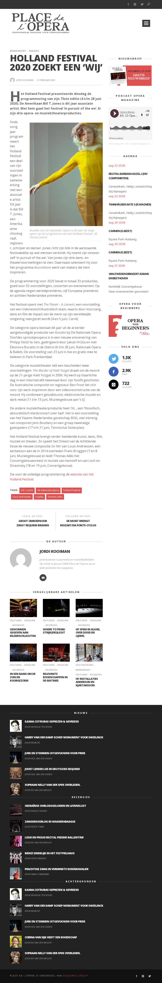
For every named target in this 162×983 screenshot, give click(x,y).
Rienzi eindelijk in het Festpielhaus (49, 853)
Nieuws (34, 51)
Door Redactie (32, 742)
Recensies (18, 625)
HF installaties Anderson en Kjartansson (87, 682)
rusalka (39, 496)
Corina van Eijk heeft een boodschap (51, 937)
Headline (29, 620)
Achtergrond (84, 664)
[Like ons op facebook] (114, 372)
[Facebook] (128, 4)
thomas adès (55, 496)
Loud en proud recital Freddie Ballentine (54, 837)
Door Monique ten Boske (38, 726)
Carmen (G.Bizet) (120, 231)
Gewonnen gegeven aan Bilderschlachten (23, 632)
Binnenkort (18, 51)
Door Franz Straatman (37, 874)
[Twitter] (142, 4)
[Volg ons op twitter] (114, 359)
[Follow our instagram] (114, 384)
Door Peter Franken (35, 858)
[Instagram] (135, 4)
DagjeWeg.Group (75, 975)
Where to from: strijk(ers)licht (54, 630)
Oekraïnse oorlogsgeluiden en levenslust (55, 806)
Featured (16, 620)
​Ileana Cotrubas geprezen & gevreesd (52, 721)
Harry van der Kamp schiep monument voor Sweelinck (64, 737)
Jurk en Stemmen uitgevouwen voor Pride (55, 753)
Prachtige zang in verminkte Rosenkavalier (56, 869)
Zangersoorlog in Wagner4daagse (50, 821)
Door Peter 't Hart (34, 826)
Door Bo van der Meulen (38, 790)
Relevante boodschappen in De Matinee (55, 677)
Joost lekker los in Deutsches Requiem (52, 769)
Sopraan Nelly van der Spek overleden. (52, 785)
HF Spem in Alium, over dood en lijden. (88, 632)
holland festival (71, 490)
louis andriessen (22, 496)
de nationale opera (48, 490)
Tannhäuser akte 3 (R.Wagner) (130, 204)
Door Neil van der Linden (38, 758)
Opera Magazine (116, 144)
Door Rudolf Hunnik (36, 810)
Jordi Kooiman (24, 80)
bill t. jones (27, 490)
